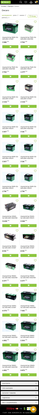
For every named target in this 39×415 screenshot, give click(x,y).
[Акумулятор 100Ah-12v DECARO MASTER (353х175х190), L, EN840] (10, 326)
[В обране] (17, 22)
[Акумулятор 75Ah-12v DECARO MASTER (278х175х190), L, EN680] (28, 28)
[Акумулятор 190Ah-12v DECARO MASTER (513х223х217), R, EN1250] (10, 266)
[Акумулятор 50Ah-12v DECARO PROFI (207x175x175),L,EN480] (10, 177)
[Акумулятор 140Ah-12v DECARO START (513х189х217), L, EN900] (10, 296)
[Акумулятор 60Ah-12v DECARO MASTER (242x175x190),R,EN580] (28, 147)
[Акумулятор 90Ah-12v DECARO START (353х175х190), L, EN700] (10, 28)
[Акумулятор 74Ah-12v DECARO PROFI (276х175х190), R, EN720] (28, 57)
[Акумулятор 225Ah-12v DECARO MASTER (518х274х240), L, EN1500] (10, 207)
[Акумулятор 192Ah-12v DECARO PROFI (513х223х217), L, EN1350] (28, 207)
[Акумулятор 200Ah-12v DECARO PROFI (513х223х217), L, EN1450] (28, 356)
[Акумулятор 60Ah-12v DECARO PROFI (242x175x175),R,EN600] (10, 147)
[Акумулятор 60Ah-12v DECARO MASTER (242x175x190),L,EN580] (28, 117)
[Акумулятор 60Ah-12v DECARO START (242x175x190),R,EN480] (10, 87)
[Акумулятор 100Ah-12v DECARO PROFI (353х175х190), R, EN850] (28, 326)
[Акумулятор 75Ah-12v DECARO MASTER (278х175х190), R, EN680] (10, 57)
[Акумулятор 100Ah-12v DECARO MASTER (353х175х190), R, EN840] (10, 356)
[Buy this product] (10, 46)
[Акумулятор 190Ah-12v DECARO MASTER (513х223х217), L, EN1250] (28, 266)
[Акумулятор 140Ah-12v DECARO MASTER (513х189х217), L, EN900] (28, 296)
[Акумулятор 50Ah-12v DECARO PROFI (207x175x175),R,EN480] (28, 177)
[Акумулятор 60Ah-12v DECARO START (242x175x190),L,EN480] (28, 87)
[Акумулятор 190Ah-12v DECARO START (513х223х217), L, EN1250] (10, 236)
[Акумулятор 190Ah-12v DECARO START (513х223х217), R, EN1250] (28, 236)
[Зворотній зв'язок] (33, 409)
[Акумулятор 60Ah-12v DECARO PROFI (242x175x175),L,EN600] (10, 117)
